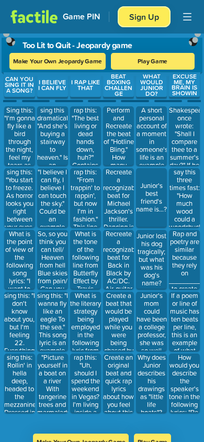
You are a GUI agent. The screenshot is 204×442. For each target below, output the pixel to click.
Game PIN (81, 16)
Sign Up (144, 17)
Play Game (152, 61)
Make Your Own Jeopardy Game (57, 61)
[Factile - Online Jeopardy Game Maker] (34, 17)
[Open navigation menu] (187, 16)
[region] (102, 230)
